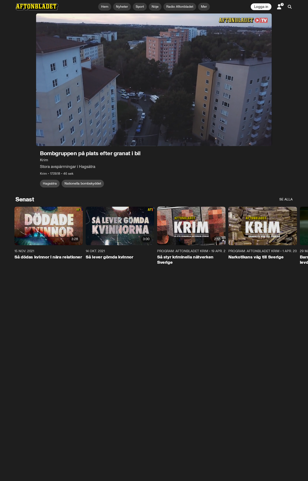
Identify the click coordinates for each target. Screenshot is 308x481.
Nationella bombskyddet (82, 183)
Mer (204, 7)
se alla (286, 199)
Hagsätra (50, 183)
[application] (154, 79)
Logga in (261, 7)
